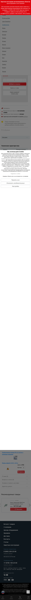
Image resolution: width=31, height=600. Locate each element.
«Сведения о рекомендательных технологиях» (15, 167)
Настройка (15, 186)
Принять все (16, 180)
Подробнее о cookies (15, 173)
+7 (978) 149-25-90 (13, 10)
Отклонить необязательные (15, 183)
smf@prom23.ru (5, 13)
